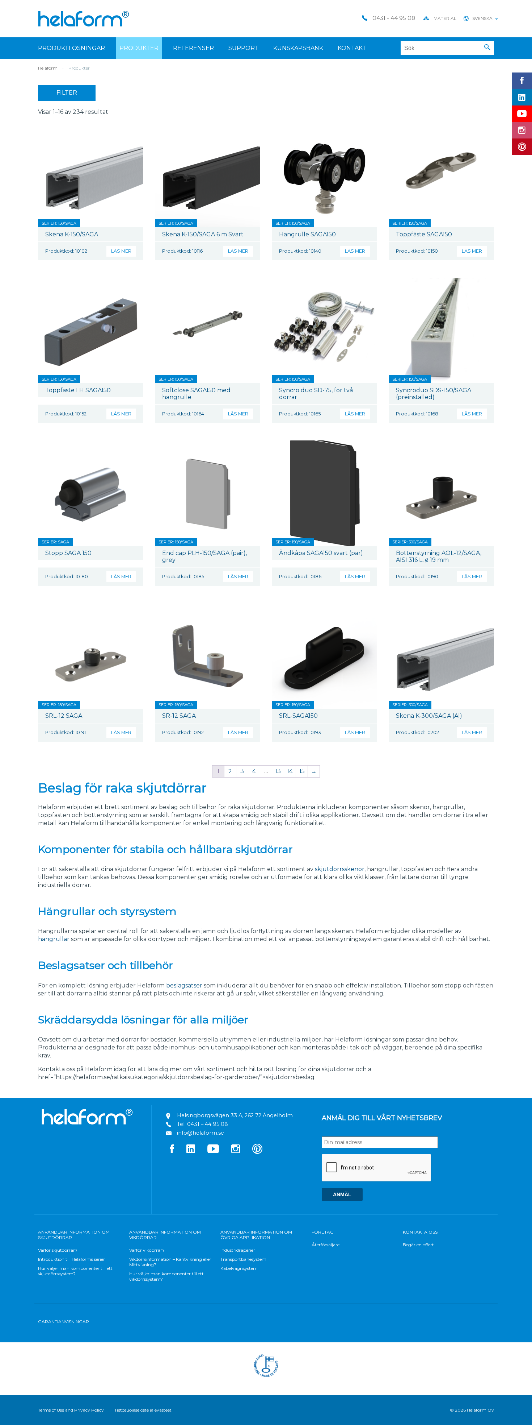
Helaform (83, 18)
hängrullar (53, 939)
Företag (323, 1232)
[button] (487, 47)
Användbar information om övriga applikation (256, 1234)
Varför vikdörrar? (147, 1250)
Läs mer (121, 251)
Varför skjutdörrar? (57, 1250)
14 (290, 771)
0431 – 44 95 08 (207, 1124)
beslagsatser (184, 985)
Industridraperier (237, 1250)
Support (243, 48)
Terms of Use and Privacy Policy (71, 1410)
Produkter (139, 48)
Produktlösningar (71, 48)
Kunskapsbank (298, 48)
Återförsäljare (325, 1244)
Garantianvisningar (63, 1321)
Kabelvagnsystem (239, 1268)
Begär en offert (418, 1244)
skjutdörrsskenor (339, 869)
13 (278, 771)
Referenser (193, 48)
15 (302, 771)
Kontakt (352, 48)
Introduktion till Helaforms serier (71, 1259)
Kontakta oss (420, 1232)
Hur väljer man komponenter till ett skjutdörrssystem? (75, 1270)
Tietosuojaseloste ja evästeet (143, 1410)
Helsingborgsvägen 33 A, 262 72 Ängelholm (235, 1115)
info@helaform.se (200, 1133)
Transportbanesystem (243, 1259)
